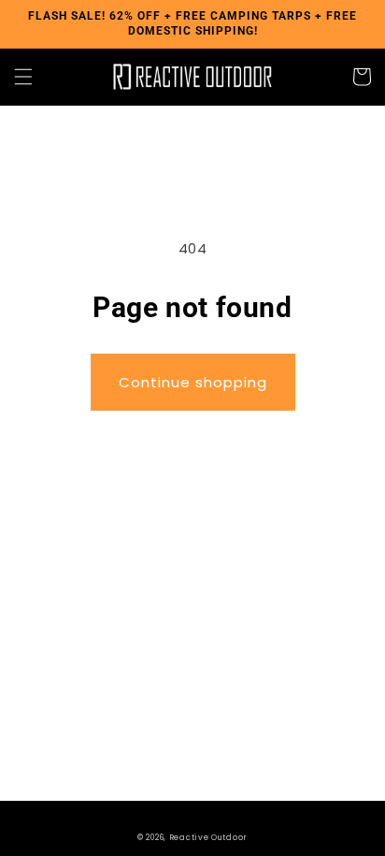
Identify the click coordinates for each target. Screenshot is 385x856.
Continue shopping (193, 382)
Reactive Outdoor (208, 837)
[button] (23, 76)
